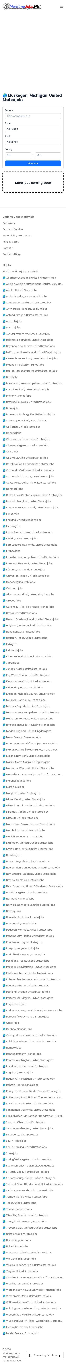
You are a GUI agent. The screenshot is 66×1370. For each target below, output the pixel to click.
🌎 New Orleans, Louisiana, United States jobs (29, 874)
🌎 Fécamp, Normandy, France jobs (23, 569)
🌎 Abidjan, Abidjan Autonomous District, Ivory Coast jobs (33, 284)
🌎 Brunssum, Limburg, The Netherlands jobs (28, 414)
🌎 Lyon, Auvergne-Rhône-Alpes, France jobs (29, 743)
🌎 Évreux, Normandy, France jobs (22, 1327)
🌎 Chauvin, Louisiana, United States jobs (26, 439)
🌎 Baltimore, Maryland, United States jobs (27, 340)
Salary (8, 149)
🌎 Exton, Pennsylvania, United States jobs (27, 532)
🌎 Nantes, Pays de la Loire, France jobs (25, 861)
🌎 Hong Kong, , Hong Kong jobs (21, 631)
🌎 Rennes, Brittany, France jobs (21, 1054)
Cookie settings (11, 254)
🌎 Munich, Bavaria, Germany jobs (22, 836)
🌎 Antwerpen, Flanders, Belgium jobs (24, 309)
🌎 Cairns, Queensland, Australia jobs (24, 420)
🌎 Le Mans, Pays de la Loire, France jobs (26, 706)
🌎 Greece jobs (11, 600)
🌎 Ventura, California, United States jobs (26, 1252)
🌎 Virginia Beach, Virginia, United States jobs (29, 1265)
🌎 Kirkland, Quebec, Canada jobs (22, 687)
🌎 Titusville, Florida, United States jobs (25, 1215)
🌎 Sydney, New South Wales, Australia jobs (28, 1190)
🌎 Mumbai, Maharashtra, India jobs (23, 830)
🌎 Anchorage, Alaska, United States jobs (27, 302)
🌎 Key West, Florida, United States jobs (26, 675)
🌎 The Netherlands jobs (17, 1209)
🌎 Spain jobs (10, 1153)
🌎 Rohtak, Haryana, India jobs (20, 1085)
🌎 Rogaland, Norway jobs (17, 1072)
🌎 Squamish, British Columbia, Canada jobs (28, 1165)
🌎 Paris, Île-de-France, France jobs (23, 954)
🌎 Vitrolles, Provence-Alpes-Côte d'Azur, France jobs (33, 1277)
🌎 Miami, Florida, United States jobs (23, 799)
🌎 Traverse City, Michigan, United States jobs (29, 1228)
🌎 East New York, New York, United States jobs (30, 507)
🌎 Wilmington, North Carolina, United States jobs (31, 1308)
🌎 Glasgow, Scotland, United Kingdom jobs (28, 594)
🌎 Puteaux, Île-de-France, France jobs (25, 1016)
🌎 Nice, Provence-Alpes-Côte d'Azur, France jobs (32, 886)
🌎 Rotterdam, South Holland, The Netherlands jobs (33, 1097)
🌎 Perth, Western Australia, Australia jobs (27, 973)
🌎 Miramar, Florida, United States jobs (25, 812)
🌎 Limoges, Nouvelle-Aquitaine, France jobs (28, 725)
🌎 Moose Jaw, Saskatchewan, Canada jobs (28, 824)
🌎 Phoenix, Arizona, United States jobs (25, 985)
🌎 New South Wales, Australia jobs (23, 880)
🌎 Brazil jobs (10, 377)
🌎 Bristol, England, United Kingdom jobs (26, 389)
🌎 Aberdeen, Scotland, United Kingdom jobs (29, 278)
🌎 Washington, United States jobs (22, 1283)
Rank (8, 136)
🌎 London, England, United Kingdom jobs (26, 731)
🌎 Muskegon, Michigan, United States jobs (27, 843)
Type (8, 123)
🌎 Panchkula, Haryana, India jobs (22, 942)
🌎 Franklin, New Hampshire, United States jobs (30, 557)
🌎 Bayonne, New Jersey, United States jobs (28, 346)
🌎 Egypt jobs (10, 513)
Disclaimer (8, 223)
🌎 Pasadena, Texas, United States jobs (25, 961)
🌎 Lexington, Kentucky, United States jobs (27, 718)
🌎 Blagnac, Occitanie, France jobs (23, 364)
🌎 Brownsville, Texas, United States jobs (26, 402)
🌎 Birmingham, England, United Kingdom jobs (29, 358)
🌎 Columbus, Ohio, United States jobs (25, 458)
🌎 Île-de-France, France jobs (20, 1333)
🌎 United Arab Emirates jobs (19, 1234)
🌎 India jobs (9, 644)
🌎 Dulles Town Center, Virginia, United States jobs (32, 495)
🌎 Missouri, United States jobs (20, 818)
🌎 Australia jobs (12, 321)
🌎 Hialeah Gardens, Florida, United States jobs (30, 619)
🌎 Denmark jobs (12, 489)
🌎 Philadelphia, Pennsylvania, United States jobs (31, 979)
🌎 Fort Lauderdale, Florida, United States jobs (29, 545)
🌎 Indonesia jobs (12, 650)
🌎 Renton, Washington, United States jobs (27, 1060)
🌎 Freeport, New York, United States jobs (27, 563)
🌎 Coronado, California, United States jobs (28, 470)
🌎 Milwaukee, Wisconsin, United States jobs (28, 805)
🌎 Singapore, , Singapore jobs (20, 1134)
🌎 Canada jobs (11, 433)
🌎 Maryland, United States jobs (21, 793)
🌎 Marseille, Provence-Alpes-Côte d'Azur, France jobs (33, 774)
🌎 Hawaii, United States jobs (19, 613)
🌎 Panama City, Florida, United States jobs (28, 936)
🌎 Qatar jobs (10, 1023)
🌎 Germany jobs (12, 588)
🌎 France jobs (11, 551)
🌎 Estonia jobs (11, 526)
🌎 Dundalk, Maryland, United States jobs (26, 501)
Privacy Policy (10, 242)
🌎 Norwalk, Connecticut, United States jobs (28, 905)
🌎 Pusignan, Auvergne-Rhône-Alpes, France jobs (32, 1010)
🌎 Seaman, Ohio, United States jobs (24, 1122)
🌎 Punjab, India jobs (14, 1004)
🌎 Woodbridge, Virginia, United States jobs (28, 1314)
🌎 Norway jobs (11, 911)
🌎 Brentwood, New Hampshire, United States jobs (32, 383)
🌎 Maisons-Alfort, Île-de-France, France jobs (30, 749)
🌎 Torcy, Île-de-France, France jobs (24, 1221)
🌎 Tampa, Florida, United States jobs (24, 1196)
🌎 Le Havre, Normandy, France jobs (24, 700)
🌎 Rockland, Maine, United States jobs (25, 1066)
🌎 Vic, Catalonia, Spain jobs (19, 1259)
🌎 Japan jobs (10, 663)
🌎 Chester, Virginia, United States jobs (25, 445)
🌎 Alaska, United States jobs (19, 290)
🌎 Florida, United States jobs (19, 538)
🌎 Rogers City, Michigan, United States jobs (28, 1079)
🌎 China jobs (10, 451)
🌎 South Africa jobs (14, 1141)
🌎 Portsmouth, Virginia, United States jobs (27, 998)
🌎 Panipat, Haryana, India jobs (20, 948)
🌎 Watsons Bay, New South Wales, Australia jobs (31, 1290)
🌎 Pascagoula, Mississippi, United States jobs (29, 967)
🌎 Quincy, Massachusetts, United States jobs (29, 1035)
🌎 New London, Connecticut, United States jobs (31, 867)
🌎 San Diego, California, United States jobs (28, 1103)
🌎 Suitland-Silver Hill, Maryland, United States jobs (32, 1184)
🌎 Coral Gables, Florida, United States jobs (28, 464)
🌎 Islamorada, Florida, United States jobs (27, 656)
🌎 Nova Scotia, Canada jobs (19, 923)
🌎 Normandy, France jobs (18, 898)
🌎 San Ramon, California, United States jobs (28, 1110)
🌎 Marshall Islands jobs (16, 780)
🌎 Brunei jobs (10, 408)
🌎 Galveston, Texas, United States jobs (26, 576)
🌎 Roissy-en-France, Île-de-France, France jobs (31, 1091)
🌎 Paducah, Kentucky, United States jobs (27, 929)
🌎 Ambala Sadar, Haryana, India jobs (24, 296)
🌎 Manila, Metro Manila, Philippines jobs (26, 762)
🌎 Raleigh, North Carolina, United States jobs (29, 1041)
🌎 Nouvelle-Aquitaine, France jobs (23, 917)
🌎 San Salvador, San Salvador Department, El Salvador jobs (33, 1116)
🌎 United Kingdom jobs (16, 1240)
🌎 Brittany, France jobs (16, 396)
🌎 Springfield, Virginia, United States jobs (27, 1159)
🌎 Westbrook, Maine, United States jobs (26, 1296)
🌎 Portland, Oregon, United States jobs (26, 992)
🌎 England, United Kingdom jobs (21, 520)
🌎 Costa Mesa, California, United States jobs (29, 482)
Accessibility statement (16, 235)
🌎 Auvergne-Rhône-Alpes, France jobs (26, 333)
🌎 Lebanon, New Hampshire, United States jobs (31, 712)
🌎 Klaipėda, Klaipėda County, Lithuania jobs (28, 694)
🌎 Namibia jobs (11, 855)
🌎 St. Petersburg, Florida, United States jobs (28, 1178)
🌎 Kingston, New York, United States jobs (27, 681)
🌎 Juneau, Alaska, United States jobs (24, 669)
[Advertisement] (33, 48)
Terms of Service (12, 229)
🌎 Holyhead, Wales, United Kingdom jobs (27, 625)
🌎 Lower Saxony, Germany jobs (21, 737)
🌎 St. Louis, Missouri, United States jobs (25, 1172)
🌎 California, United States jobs (21, 427)
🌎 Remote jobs (11, 1047)
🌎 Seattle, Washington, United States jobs (27, 1128)
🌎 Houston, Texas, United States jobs (24, 638)
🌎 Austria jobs (11, 327)
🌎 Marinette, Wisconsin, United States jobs (28, 768)
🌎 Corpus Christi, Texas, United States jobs (28, 476)
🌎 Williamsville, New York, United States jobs (29, 1302)
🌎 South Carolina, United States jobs (24, 1147)
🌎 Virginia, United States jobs (20, 1271)
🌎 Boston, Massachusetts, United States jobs (29, 371)
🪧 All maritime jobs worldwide (20, 271)
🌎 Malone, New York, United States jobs (26, 756)
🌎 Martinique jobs (13, 787)
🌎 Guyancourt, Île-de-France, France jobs (28, 607)
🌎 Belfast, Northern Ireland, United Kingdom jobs (31, 352)
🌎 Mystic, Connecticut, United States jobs (27, 849)
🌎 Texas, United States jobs (19, 1203)
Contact (7, 248)
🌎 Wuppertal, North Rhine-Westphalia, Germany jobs (33, 1321)
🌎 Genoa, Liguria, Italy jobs (18, 582)
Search (9, 110)
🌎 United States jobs (15, 1246)
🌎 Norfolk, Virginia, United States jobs (25, 892)
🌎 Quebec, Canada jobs (17, 1029)
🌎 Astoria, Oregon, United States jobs (25, 315)
